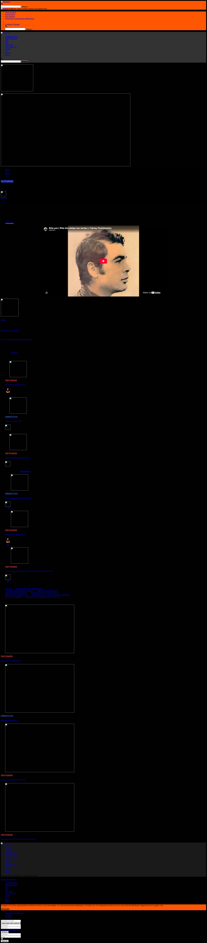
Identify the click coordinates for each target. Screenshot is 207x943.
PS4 (6, 41)
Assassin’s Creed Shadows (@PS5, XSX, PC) (17, 457)
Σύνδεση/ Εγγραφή (12, 24)
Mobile (8, 53)
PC (6, 51)
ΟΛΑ (29, 472)
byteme (4, 198)
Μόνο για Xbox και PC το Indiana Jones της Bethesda (16, 339)
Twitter (8, 849)
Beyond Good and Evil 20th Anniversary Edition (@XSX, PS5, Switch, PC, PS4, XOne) (29, 571)
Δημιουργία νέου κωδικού (11, 923)
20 (8, 581)
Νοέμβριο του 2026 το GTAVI (13, 421)
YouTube (8, 851)
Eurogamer (9, 223)
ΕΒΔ (22, 472)
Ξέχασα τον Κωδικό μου (14, 913)
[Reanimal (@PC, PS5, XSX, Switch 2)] (18, 377)
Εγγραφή (8, 917)
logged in (14, 352)
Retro (7, 55)
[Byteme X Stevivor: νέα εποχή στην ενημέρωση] (19, 490)
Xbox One (9, 45)
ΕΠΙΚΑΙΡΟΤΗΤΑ (11, 37)
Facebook (9, 847)
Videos (8, 870)
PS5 (6, 43)
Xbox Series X (10, 47)
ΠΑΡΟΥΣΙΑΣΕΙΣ (11, 39)
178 (8, 508)
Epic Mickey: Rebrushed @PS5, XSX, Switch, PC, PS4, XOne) (18, 839)
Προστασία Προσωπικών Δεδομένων (19, 19)
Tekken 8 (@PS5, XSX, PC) (47, 591)
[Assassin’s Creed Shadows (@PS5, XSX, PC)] (18, 450)
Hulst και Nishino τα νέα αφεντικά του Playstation (50, 595)
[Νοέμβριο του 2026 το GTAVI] (18, 413)
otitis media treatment (13, 597)
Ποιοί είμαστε (10, 12)
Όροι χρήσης (10, 17)
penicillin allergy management (16, 595)
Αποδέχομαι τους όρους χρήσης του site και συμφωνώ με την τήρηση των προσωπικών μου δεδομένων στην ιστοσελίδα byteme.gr (41, 939)
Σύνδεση (8, 915)
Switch (8, 49)
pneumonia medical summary (16, 593)
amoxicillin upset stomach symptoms (19, 591)
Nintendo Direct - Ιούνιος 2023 (10, 330)
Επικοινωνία (10, 14)
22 (8, 545)
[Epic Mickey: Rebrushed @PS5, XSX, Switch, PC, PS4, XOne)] (39, 831)
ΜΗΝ (25, 472)
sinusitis (8, 589)
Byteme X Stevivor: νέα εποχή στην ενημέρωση (18, 498)
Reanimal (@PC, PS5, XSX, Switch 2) (15, 384)
